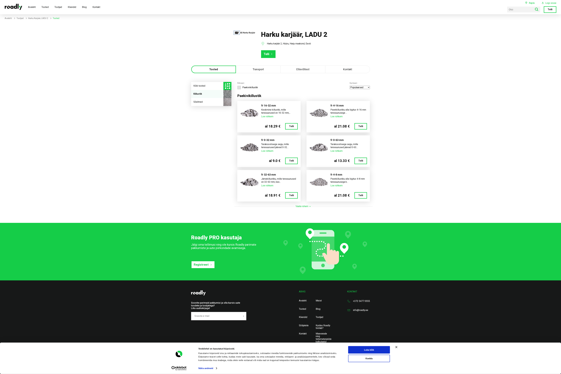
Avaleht (32, 7)
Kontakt (96, 7)
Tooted (45, 7)
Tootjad (58, 7)
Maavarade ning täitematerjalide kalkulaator (323, 337)
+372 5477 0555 (361, 301)
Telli (550, 9)
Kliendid (72, 7)
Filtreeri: (241, 83)
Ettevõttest (302, 69)
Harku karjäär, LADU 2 (38, 18)
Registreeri (201, 264)
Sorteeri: (353, 83)
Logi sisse (550, 3)
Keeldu (369, 358)
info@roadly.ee (360, 310)
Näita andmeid (205, 368)
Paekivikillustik (250, 87)
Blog (84, 7)
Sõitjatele (304, 325)
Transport (258, 69)
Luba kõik (369, 350)
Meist (319, 300)
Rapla (532, 3)
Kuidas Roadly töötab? (323, 326)
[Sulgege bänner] (396, 347)
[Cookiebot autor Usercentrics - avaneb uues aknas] (179, 368)
